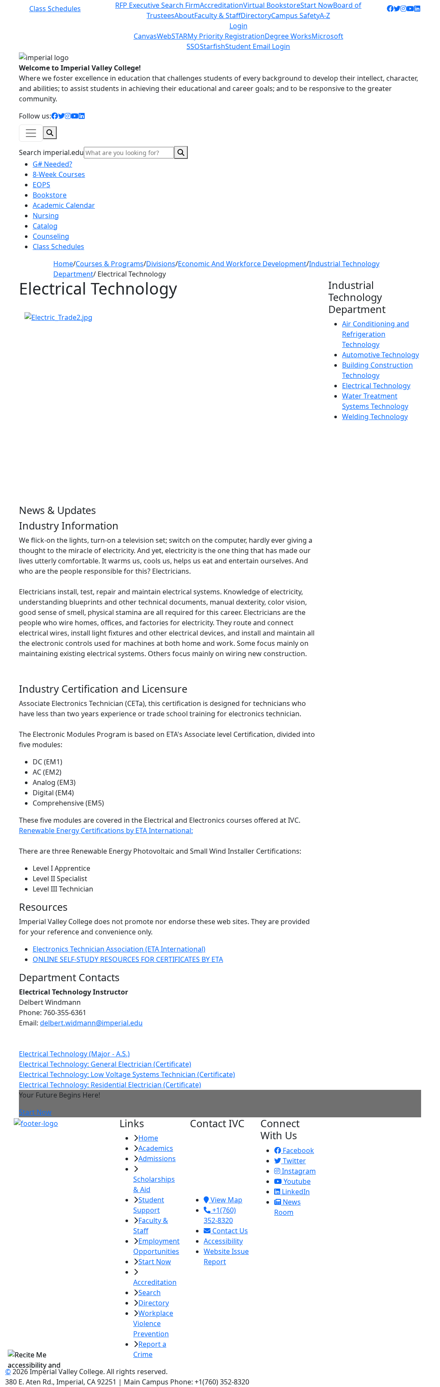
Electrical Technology (376, 385)
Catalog (45, 226)
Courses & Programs (110, 263)
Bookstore (50, 195)
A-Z (325, 15)
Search (149, 1292)
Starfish (212, 46)
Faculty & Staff (217, 15)
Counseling (51, 236)
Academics (155, 1148)
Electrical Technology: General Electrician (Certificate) (105, 1064)
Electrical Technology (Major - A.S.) (74, 1053)
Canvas (145, 36)
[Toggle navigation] (31, 133)
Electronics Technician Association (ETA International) (119, 949)
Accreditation (221, 5)
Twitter (293, 1160)
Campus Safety (295, 15)
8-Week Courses (59, 174)
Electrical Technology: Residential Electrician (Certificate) (110, 1084)
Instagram (298, 1171)
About (184, 15)
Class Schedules (55, 8)
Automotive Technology (380, 354)
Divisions (160, 263)
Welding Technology (375, 416)
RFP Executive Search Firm (157, 5)
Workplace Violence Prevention (153, 1323)
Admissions (157, 1158)
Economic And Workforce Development (242, 263)
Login (238, 25)
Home (63, 263)
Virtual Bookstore (271, 5)
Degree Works (288, 36)
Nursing (46, 215)
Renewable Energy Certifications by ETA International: (106, 830)
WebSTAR (172, 36)
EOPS (41, 184)
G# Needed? (52, 164)
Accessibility (223, 1241)
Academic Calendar (64, 205)
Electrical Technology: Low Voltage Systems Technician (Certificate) (127, 1074)
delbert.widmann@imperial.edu (91, 1023)
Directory (256, 15)
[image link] (61, 1122)
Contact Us (229, 1230)
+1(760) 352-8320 (220, 1215)
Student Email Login (257, 46)
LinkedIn (295, 1191)
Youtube (296, 1181)
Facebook (297, 1150)
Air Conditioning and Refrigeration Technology (375, 334)
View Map (225, 1199)
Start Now (316, 5)
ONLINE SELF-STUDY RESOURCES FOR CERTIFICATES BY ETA (128, 959)
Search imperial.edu (51, 152)
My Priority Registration (226, 36)
